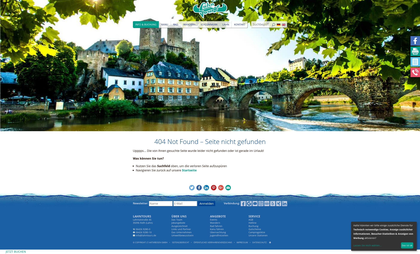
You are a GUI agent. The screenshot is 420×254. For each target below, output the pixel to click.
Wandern (189, 24)
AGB (251, 219)
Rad (175, 24)
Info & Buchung (145, 24)
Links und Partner (181, 229)
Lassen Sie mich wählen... (367, 245)
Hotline (252, 222)
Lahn (225, 24)
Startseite (189, 170)
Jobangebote (178, 222)
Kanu (164, 24)
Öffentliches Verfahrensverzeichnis (213, 242)
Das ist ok (407, 245)
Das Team (176, 219)
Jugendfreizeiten (219, 235)
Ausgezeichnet (179, 226)
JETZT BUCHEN (16, 252)
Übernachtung (218, 232)
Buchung (253, 226)
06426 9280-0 (143, 229)
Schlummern (208, 24)
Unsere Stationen (258, 235)
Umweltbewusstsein (182, 235)
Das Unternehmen (181, 232)
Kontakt (239, 24)
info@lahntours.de (146, 235)
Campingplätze (257, 232)
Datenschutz (259, 242)
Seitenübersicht (180, 242)
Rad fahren (216, 226)
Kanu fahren (217, 229)
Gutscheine (255, 229)
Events (213, 219)
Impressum (242, 242)
